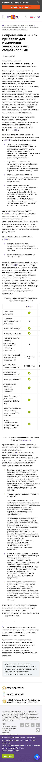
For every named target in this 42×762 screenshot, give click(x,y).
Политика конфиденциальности (9, 734)
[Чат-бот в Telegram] (27, 725)
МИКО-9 (15, 130)
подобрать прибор (20, 7)
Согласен (8, 756)
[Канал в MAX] (38, 730)
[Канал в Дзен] (38, 725)
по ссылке (27, 440)
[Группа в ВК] (22, 725)
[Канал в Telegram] (32, 725)
